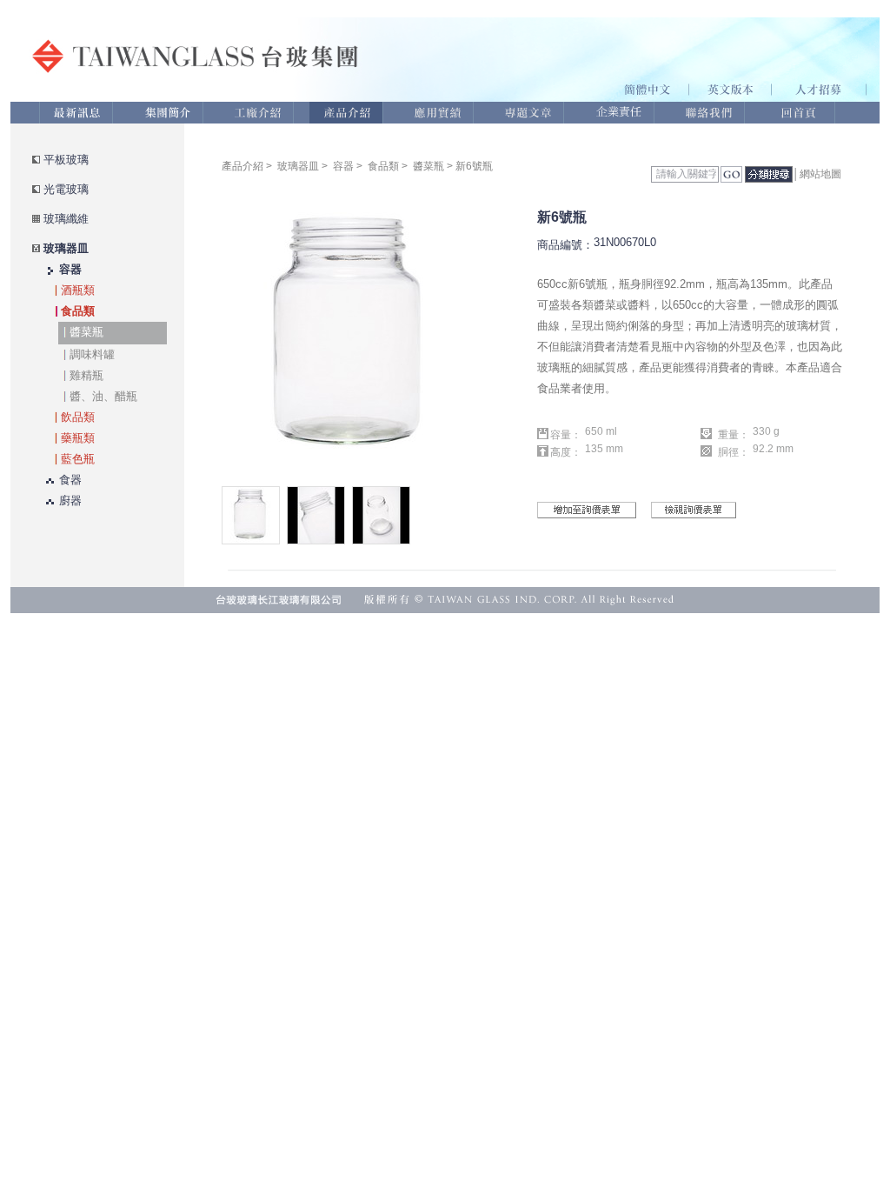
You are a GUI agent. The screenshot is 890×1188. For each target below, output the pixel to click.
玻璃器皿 (66, 248)
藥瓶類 (78, 437)
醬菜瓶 (86, 331)
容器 (70, 269)
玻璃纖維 (66, 218)
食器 (70, 479)
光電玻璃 (66, 189)
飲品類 (78, 417)
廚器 (70, 500)
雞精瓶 (86, 375)
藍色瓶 (78, 458)
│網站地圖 (817, 174)
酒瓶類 (78, 290)
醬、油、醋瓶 (103, 396)
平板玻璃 (66, 159)
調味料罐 (92, 354)
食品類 (78, 310)
